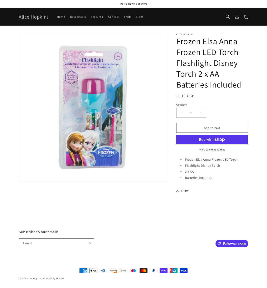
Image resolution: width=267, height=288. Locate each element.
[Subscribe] (89, 243)
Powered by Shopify (53, 278)
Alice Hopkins (34, 278)
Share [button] (185, 190)
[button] (227, 16)
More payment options (212, 149)
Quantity (181, 104)
